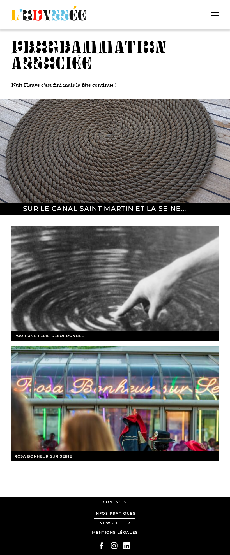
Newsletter (115, 523)
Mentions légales (115, 532)
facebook (101, 545)
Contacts (115, 502)
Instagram (114, 545)
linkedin (126, 545)
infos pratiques (114, 513)
